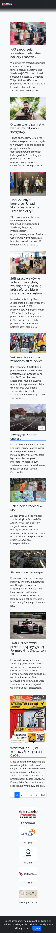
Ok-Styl (28, 842)
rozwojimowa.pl (28, 902)
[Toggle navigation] (50, 4)
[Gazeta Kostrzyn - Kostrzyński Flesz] (7, 4)
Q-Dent (28, 862)
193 (43, 794)
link (28, 928)
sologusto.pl (28, 822)
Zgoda (37, 928)
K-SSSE (28, 882)
